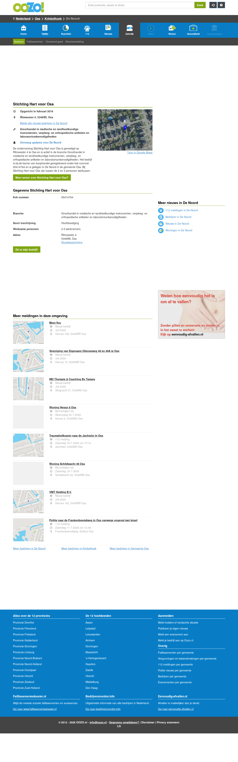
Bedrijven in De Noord (178, 217)
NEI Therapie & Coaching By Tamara (72, 379)
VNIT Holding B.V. (60, 492)
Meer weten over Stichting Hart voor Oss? (41, 177)
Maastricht (92, 652)
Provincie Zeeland (23, 682)
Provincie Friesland (24, 634)
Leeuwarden (93, 634)
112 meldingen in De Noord (181, 210)
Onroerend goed (54, 41)
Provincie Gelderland (25, 640)
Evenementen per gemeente (175, 682)
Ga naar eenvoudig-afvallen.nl (176, 709)
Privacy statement (168, 722)
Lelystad (90, 628)
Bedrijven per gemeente (172, 676)
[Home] (29, 7)
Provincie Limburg (23, 652)
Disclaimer (148, 722)
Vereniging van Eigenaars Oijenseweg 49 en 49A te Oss (84, 351)
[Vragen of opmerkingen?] (221, 5)
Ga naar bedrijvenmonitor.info (103, 709)
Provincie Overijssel (24, 670)
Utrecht (90, 676)
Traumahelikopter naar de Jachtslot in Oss (76, 435)
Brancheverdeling (75, 41)
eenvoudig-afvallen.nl (187, 334)
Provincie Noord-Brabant (27, 658)
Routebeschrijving (71, 242)
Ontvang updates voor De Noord (40, 142)
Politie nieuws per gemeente (174, 670)
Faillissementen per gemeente (176, 652)
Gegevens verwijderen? (124, 722)
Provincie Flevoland (24, 628)
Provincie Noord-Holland (27, 664)
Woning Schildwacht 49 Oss (67, 464)
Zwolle (89, 670)
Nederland (23, 18)
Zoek (200, 5)
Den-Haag (92, 688)
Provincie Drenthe (23, 622)
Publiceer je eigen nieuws (173, 628)
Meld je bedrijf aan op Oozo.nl (175, 640)
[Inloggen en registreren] (213, 5)
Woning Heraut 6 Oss (62, 407)
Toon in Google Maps (139, 152)
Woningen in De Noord (178, 230)
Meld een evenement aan (173, 634)
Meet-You (55, 322)
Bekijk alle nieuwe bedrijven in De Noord (43, 123)
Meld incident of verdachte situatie (178, 622)
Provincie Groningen (25, 646)
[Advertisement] (82, 282)
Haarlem (91, 664)
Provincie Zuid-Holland (26, 688)
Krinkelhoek (53, 18)
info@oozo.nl (98, 722)
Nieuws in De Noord (177, 223)
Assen (89, 622)
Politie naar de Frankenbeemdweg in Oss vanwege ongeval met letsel (93, 520)
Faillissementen (35, 41)
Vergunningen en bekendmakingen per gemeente (187, 658)
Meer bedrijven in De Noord (29, 548)
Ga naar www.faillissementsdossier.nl (35, 709)
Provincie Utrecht (23, 676)
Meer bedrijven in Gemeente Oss (129, 548)
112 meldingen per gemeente (175, 664)
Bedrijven (19, 41)
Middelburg (92, 682)
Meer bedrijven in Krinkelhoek (78, 548)
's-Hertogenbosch (96, 658)
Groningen (92, 646)
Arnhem (90, 640)
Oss (37, 18)
